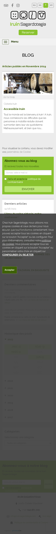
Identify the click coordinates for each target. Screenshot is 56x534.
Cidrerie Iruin (10, 103)
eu (34, 5)
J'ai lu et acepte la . (24, 181)
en (51, 5)
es (40, 5)
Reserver (28, 32)
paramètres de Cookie (19, 151)
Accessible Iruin (14, 108)
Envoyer (28, 189)
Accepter (9, 270)
